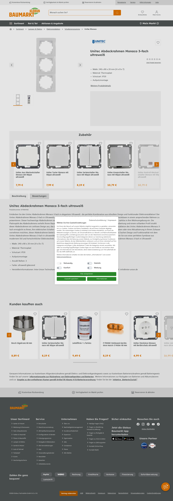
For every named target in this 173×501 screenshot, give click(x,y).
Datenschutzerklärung (97, 220)
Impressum (112, 220)
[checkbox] (59, 263)
